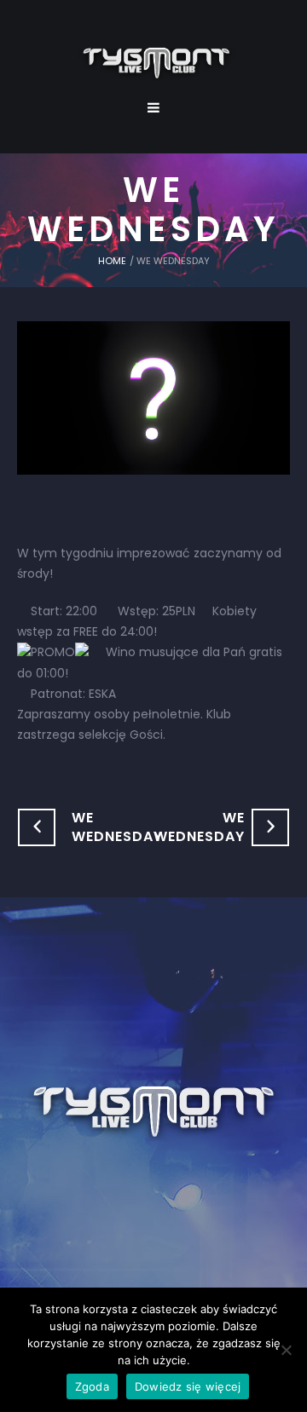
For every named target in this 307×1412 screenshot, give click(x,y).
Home (112, 261)
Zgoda (92, 1386)
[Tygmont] (154, 1113)
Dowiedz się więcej (188, 1386)
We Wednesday (117, 827)
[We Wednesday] (153, 397)
